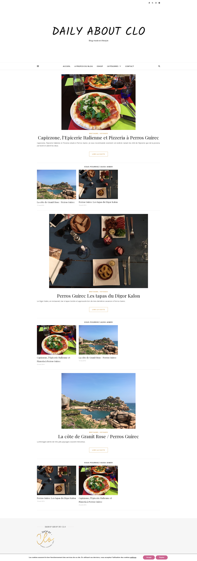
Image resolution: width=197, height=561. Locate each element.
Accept (148, 557)
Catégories (112, 66)
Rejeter (161, 557)
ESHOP (100, 66)
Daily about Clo (98, 32)
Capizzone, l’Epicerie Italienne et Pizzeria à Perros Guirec (98, 137)
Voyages (104, 133)
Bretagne (93, 133)
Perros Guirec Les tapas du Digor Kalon (98, 202)
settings (133, 557)
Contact (129, 66)
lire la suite (98, 154)
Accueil (66, 66)
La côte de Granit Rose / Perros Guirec (56, 202)
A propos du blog (84, 66)
